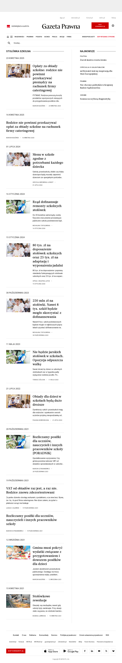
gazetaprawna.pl (50, 642)
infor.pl (102, 18)
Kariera (54, 635)
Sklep (114, 18)
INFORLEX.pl (38, 642)
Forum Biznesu (89, 642)
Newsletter (72, 642)
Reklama (32, 635)
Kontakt (16, 635)
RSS (107, 635)
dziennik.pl (75, 18)
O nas (24, 635)
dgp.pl (62, 18)
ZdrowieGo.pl (62, 642)
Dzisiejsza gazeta (20, 26)
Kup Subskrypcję (100, 25)
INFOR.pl (29, 642)
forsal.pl (89, 18)
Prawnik (83, 81)
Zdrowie (83, 95)
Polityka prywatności (68, 635)
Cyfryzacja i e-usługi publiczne (92, 67)
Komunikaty (43, 635)
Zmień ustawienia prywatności (91, 635)
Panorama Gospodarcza (105, 642)
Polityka (83, 56)
